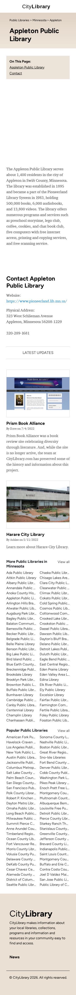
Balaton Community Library (27, 624)
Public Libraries (19, 20)
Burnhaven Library (19, 695)
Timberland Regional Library (27, 834)
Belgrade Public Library (23, 639)
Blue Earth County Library (25, 664)
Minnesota (39, 20)
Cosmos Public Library (56, 608)
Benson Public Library (22, 649)
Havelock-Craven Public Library (30, 742)
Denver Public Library (55, 768)
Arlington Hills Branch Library (28, 603)
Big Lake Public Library (23, 654)
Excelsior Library (52, 695)
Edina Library (49, 680)
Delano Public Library (55, 644)
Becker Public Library (22, 634)
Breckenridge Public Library (26, 669)
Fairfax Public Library (55, 700)
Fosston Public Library (56, 720)
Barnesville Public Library (24, 629)
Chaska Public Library (56, 573)
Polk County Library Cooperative (30, 793)
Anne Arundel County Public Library (33, 829)
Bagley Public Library (21, 618)
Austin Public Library (21, 757)
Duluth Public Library (55, 654)
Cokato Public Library (56, 598)
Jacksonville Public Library (26, 762)
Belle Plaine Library (20, 644)
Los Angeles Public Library (25, 747)
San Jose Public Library (57, 880)
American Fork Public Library (27, 737)
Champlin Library (19, 715)
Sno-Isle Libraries (52, 757)
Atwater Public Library (22, 608)
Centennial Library (20, 710)
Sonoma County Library (57, 737)
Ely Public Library (52, 690)
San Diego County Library (25, 783)
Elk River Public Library (56, 685)
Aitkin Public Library (21, 578)
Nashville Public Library (57, 742)
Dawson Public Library (56, 634)
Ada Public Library (19, 573)
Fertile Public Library (55, 710)
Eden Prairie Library (54, 669)
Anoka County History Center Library (34, 593)
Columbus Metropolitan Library (29, 768)
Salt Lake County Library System (30, 773)
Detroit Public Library (55, 813)
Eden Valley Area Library (58, 674)
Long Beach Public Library (25, 813)
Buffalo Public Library (22, 690)
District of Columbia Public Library (32, 880)
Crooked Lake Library (55, 618)
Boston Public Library (55, 747)
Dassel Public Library (55, 629)
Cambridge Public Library (25, 700)
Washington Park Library (57, 778)
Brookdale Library (19, 674)
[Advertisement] (38, 126)
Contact (16, 73)
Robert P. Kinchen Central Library (31, 798)
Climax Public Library (55, 593)
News (14, 957)
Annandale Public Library (24, 588)
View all (59, 562)
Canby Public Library (21, 705)
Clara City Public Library (58, 583)
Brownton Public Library (24, 685)
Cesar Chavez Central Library (28, 869)
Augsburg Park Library (22, 613)
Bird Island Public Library (24, 659)
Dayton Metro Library (22, 803)
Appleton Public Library (27, 67)
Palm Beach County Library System (33, 778)
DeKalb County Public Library (28, 864)
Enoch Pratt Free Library (58, 788)
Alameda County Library (24, 874)
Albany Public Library (22, 583)
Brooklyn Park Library (21, 680)
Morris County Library (22, 849)
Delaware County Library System (31, 859)
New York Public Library (24, 752)
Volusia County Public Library (28, 854)
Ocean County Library (22, 839)
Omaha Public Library (22, 808)
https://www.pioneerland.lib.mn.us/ (36, 301)
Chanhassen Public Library (26, 720)
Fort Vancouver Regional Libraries (31, 844)
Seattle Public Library (22, 885)
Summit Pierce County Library (29, 824)
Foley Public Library (54, 715)
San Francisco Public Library (27, 788)
